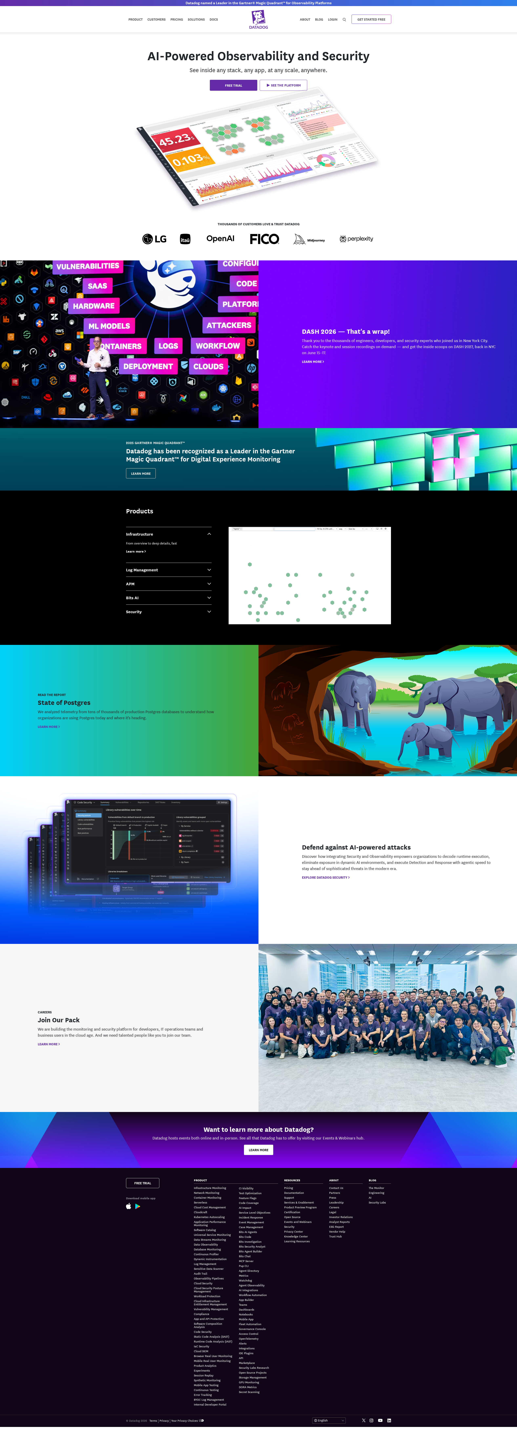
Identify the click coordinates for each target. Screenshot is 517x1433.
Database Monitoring (207, 1249)
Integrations (247, 1348)
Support (289, 1197)
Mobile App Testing (206, 1385)
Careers (334, 1207)
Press (332, 1197)
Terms (153, 1420)
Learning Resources (297, 1241)
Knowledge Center (296, 1236)
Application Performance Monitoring (210, 1223)
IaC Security (201, 1346)
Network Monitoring (206, 1192)
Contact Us (336, 1188)
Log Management (142, 570)
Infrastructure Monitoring (210, 1188)
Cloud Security (203, 1283)
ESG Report (336, 1226)
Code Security (203, 1331)
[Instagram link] (371, 1420)
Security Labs (377, 1202)
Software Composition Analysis (208, 1325)
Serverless (200, 1202)
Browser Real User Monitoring (213, 1356)
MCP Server (246, 1261)
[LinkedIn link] (389, 1420)
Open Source (292, 1217)
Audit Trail (200, 1273)
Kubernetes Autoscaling (209, 1217)
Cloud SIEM (201, 1351)
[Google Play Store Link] (139, 1206)
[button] (283, 85)
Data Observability (206, 1244)
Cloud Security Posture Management (208, 1289)
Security (134, 611)
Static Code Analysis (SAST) (211, 1336)
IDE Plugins (246, 1353)
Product (135, 19)
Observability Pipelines (209, 1278)
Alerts (243, 1343)
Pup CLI (244, 1265)
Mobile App (246, 1319)
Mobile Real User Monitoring (212, 1360)
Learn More (141, 473)
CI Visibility (246, 1188)
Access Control (248, 1333)
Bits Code (245, 1236)
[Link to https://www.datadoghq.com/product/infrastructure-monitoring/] (310, 575)
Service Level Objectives (254, 1212)
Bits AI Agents (248, 1232)
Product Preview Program (300, 1207)
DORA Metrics (248, 1387)
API (241, 1358)
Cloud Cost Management (210, 1207)
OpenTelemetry (248, 1338)
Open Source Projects (253, 1372)
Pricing (288, 1188)
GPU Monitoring (249, 1382)
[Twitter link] (364, 1420)
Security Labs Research (254, 1367)
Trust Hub (335, 1236)
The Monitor (376, 1188)
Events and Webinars (298, 1221)
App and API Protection (209, 1318)
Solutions (196, 19)
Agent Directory (249, 1270)
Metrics (243, 1275)
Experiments (202, 1370)
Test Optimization (250, 1193)
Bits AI (132, 597)
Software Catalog (205, 1230)
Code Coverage (249, 1202)
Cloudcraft (200, 1212)
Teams (243, 1304)
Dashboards (246, 1309)
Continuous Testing (206, 1390)
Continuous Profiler (206, 1254)
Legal (332, 1212)
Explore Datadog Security (324, 877)
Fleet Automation (250, 1324)
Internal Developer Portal (210, 1404)
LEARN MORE (312, 361)
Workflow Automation (253, 1295)
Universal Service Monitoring (212, 1234)
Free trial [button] (233, 85)
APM (130, 583)
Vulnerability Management (211, 1309)
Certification (292, 1212)
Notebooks (246, 1314)
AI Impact (245, 1207)
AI (370, 1197)
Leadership (336, 1202)
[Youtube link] (380, 1420)
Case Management (251, 1227)
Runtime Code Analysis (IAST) (213, 1341)
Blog (319, 19)
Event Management (251, 1222)
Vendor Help (337, 1231)
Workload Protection (207, 1296)
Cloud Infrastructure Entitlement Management (210, 1302)
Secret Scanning (249, 1392)
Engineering (376, 1192)
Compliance (201, 1314)
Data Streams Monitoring (210, 1239)
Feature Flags (247, 1198)
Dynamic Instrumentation (210, 1259)
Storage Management (253, 1377)
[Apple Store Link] (130, 1205)
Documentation (294, 1192)
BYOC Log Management (209, 1399)
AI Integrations (248, 1290)
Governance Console (252, 1329)
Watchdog (245, 1280)
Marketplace (247, 1362)
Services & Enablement (299, 1202)
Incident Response (251, 1217)
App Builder (246, 1299)
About (305, 19)
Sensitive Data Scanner (209, 1268)
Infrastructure (139, 534)
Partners (334, 1192)
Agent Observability (252, 1285)
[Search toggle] (345, 19)
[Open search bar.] (344, 19)
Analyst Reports (339, 1221)
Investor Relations (341, 1217)
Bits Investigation (250, 1241)
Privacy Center (293, 1231)
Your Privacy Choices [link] (184, 1420)
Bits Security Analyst (252, 1246)
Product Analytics (205, 1365)
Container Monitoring (207, 1197)
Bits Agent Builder (250, 1251)
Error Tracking (203, 1394)
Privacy (164, 1420)
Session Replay (203, 1375)
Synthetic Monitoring (207, 1380)
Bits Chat (245, 1256)
